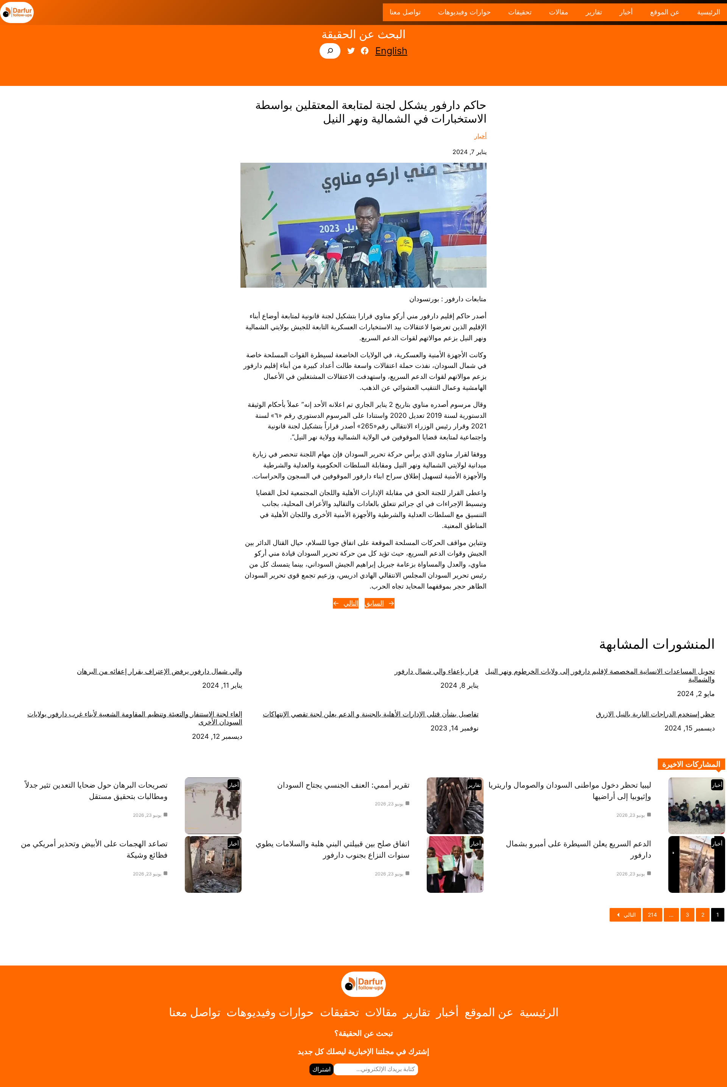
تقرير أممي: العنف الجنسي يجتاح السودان (343, 785)
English (391, 50)
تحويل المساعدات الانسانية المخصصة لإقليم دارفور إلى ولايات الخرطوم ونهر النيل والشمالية (600, 675)
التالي (351, 603)
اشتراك (321, 1069)
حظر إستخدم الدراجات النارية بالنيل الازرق (655, 714)
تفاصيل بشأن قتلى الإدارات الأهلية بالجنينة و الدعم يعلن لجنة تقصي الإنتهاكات (371, 714)
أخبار (480, 136)
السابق (374, 603)
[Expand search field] (330, 51)
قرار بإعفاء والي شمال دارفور (437, 671)
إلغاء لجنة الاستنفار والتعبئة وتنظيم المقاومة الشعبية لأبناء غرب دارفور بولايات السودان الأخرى (134, 718)
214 (652, 914)
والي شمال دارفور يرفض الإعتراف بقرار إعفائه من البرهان (159, 671)
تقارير (474, 785)
